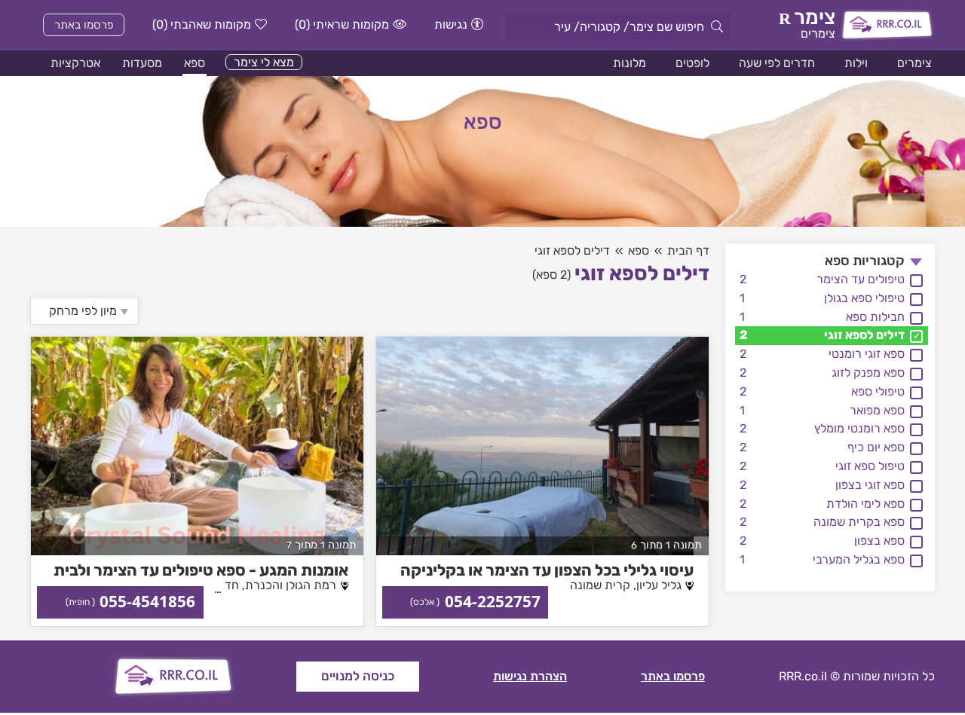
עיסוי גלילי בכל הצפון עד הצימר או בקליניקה (547, 570)
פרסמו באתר (84, 25)
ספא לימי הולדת (865, 504)
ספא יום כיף (876, 447)
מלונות (629, 63)
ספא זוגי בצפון (870, 485)
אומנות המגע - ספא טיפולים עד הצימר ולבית (201, 570)
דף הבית (688, 250)
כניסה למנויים (357, 675)
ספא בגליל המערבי (859, 559)
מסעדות (142, 63)
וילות (856, 63)
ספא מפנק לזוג (868, 372)
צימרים (914, 63)
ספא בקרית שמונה (859, 522)
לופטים (692, 63)
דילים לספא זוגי (864, 335)
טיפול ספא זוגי (870, 466)
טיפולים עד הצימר (860, 279)
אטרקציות (75, 63)
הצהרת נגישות (530, 676)
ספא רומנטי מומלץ (859, 428)
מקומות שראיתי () (342, 24)
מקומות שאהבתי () (201, 24)
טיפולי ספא (878, 391)
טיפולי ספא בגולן (864, 298)
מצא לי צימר (264, 62)
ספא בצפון (879, 540)
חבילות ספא (875, 317)
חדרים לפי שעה (777, 63)
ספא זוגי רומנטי (867, 354)
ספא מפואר (877, 410)
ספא (194, 63)
